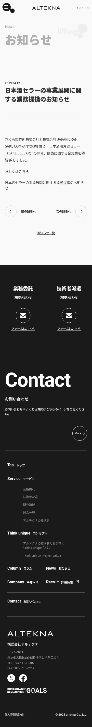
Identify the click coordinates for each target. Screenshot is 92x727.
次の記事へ (63, 211)
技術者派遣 (30, 497)
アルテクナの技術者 (36, 520)
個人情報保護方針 (15, 714)
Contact (83, 8)
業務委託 (29, 489)
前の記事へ (28, 211)
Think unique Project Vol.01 (42, 555)
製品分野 (29, 512)
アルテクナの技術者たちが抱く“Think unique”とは (43, 545)
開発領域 (29, 505)
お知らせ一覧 (46, 233)
